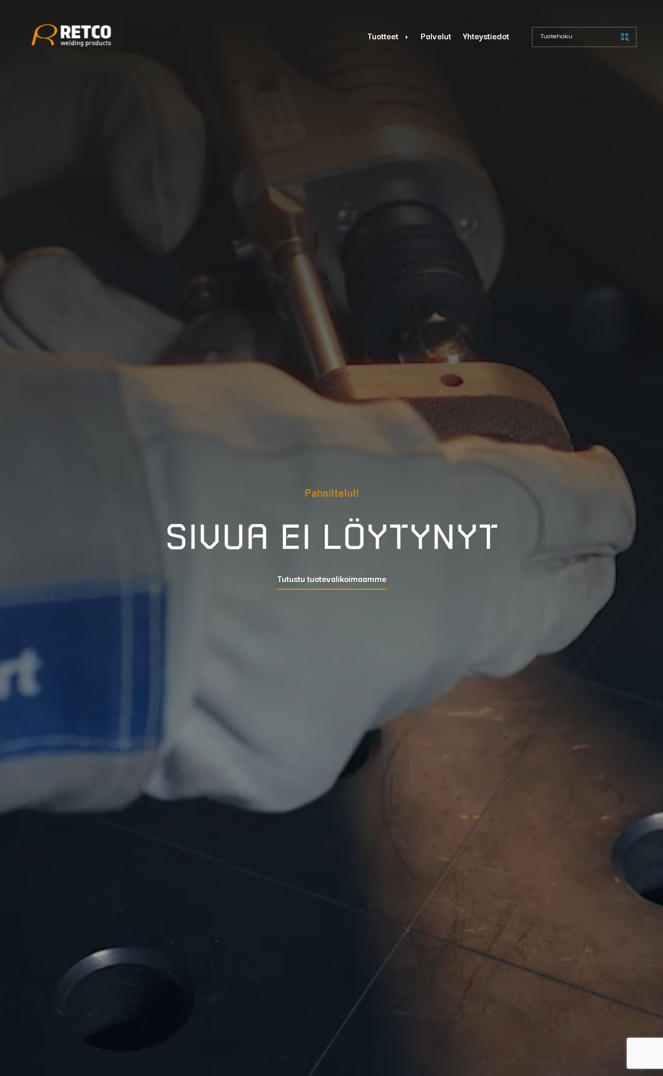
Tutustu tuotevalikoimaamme (331, 579)
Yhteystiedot (486, 35)
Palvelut (436, 35)
